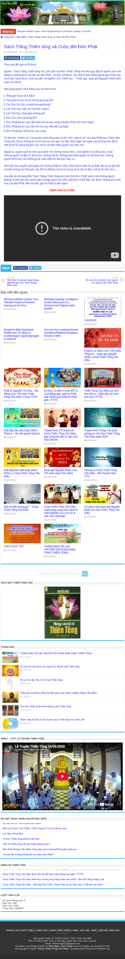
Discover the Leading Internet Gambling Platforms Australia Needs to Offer (61, 332)
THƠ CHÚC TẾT (14, 546)
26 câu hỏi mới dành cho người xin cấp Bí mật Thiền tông (102, 280)
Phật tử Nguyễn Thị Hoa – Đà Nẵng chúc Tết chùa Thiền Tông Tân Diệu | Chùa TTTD (21, 393)
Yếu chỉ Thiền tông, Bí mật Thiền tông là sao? (26, 836)
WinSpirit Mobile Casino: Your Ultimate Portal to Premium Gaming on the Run (21, 302)
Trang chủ (8, 37)
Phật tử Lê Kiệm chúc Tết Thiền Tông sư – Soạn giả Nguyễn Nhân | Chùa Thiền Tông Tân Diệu (102, 355)
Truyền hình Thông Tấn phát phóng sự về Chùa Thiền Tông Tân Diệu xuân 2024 (102, 433)
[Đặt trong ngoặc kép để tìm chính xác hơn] (85, 574)
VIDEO (67, 930)
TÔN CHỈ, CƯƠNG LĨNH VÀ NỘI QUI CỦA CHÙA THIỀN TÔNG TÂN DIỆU (58, 693)
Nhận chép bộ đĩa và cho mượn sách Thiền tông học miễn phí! (52, 719)
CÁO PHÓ (90, 320)
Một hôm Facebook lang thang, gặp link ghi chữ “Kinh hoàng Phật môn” (23, 281)
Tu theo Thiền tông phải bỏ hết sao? (21, 831)
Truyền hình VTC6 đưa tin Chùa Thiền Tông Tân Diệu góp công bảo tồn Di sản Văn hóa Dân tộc (61, 435)
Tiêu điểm (21, 37)
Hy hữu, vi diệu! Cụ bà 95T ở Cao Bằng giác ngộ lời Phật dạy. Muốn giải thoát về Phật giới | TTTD (61, 395)
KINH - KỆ (78, 930)
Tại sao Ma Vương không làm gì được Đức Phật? (28, 846)
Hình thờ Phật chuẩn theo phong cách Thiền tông (45, 706)
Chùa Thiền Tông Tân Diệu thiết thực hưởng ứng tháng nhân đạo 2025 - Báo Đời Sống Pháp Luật (53, 871)
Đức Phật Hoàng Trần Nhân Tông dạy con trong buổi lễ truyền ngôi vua (39, 841)
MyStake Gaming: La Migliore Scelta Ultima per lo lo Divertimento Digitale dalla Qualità (59, 31)
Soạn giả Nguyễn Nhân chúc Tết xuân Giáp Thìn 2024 (60, 472)
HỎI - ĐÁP (90, 930)
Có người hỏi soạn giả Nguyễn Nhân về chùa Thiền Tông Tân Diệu (102, 509)
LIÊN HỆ (102, 930)
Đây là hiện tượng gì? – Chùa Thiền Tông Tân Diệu (21, 508)
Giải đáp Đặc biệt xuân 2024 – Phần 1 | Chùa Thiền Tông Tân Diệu (22, 473)
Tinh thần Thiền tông (13, 852)
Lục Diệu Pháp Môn (13, 826)
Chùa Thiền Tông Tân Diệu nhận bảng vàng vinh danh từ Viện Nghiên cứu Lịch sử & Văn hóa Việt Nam (61, 511)
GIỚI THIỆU (27, 930)
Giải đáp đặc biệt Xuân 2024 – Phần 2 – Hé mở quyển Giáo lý (22, 432)
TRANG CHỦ (12, 930)
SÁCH (53, 930)
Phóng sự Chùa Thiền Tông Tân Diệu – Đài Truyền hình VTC (100, 473)
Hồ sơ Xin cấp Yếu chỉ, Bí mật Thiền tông (41, 680)
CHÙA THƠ (42, 930)
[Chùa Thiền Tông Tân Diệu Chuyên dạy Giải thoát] (62, 13)
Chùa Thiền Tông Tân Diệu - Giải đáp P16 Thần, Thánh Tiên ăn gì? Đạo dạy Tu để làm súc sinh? (53, 877)
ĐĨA (60, 930)
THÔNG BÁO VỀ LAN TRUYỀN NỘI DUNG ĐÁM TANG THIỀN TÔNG (59, 549)
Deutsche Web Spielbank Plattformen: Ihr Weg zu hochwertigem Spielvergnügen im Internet (21, 334)
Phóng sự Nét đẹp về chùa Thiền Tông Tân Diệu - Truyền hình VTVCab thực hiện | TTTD (49, 882)
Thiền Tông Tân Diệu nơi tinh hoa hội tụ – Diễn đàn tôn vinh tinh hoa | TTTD (101, 393)
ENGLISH (114, 930)
